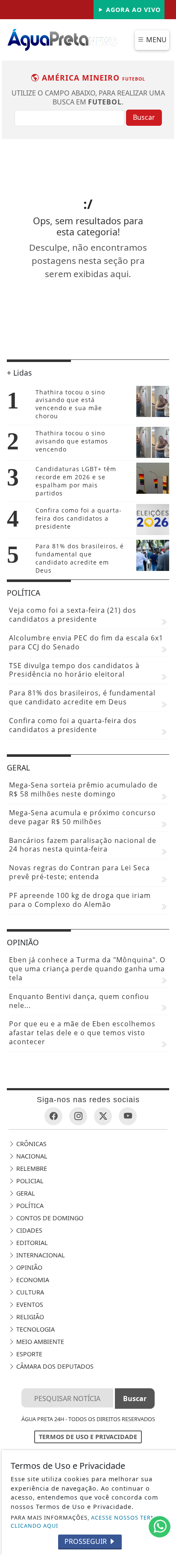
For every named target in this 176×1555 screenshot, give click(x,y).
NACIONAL (31, 1156)
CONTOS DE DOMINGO (49, 1218)
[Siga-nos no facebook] (53, 1116)
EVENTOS (29, 1304)
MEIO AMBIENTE (39, 1342)
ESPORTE (28, 1354)
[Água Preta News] (62, 39)
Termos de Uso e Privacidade (88, 1437)
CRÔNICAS (31, 1144)
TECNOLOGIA (35, 1329)
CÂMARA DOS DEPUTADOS (54, 1366)
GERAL (25, 1193)
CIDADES (28, 1230)
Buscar (144, 117)
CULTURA (29, 1292)
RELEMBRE (31, 1168)
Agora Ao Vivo (132, 10)
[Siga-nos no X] (103, 1116)
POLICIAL (29, 1181)
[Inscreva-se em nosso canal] (128, 1116)
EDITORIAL (31, 1243)
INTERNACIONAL (40, 1255)
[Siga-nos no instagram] (78, 1116)
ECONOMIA (32, 1280)
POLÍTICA (29, 1206)
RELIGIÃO (29, 1317)
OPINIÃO (28, 1267)
